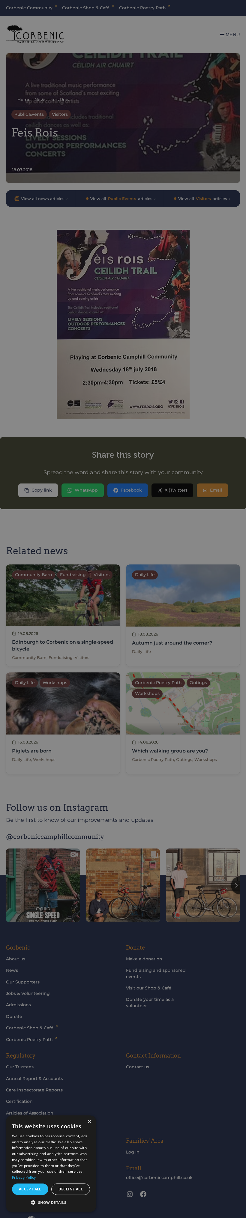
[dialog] (51, 1163)
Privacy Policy (24, 1177)
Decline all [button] (70, 1189)
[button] (51, 1202)
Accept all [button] (30, 1189)
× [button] (89, 1122)
